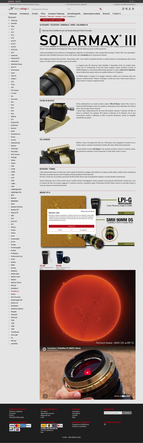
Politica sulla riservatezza (87, 211)
